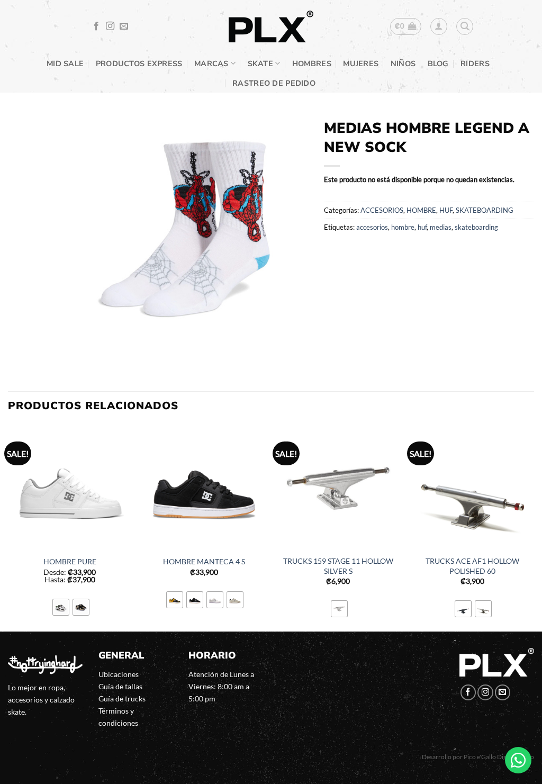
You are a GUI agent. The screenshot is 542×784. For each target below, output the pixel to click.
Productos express (139, 63)
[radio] (61, 607)
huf (422, 227)
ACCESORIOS (381, 210)
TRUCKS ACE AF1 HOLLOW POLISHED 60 (472, 565)
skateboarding (476, 227)
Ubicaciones (118, 674)
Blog (438, 63)
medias (440, 227)
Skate (260, 63)
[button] (405, 26)
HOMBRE (421, 210)
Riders (475, 63)
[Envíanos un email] (124, 26)
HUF (446, 210)
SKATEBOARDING (484, 210)
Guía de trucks (122, 698)
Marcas (211, 63)
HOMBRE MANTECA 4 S (204, 561)
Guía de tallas (120, 686)
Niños (403, 63)
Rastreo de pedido (273, 83)
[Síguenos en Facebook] (96, 26)
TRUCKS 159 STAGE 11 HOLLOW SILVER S (338, 565)
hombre (402, 227)
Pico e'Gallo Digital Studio (499, 756)
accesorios (372, 227)
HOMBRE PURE (69, 561)
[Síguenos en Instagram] (110, 26)
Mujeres (360, 63)
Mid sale (65, 63)
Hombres (311, 63)
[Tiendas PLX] (271, 26)
